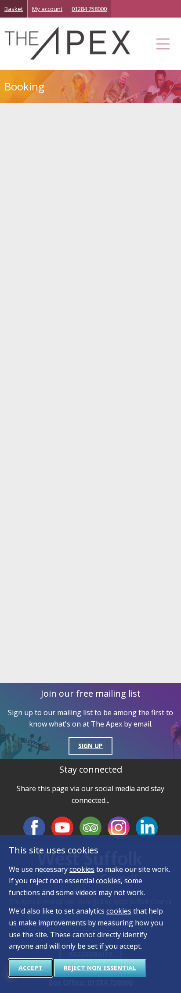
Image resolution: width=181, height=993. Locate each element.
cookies (81, 869)
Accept (30, 968)
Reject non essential (100, 968)
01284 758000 (89, 9)
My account (47, 9)
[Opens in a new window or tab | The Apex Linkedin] (147, 827)
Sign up (90, 745)
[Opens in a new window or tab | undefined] (34, 827)
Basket (13, 9)
